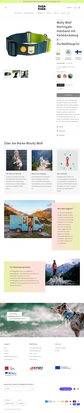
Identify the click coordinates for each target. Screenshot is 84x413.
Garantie (6, 351)
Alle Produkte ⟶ (14, 314)
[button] (6, 7)
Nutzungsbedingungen (36, 348)
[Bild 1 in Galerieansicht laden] (8, 74)
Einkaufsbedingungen (35, 351)
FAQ (5, 348)
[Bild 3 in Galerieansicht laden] (24, 74)
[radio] (59, 76)
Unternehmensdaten (60, 348)
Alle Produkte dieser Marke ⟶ (18, 319)
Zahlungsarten (33, 359)
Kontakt (57, 351)
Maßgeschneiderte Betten (11, 356)
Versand (64, 67)
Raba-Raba (9, 409)
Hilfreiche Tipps (8, 359)
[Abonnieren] (32, 389)
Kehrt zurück (33, 354)
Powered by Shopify (16, 409)
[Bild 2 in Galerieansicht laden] (16, 74)
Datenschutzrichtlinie (35, 356)
